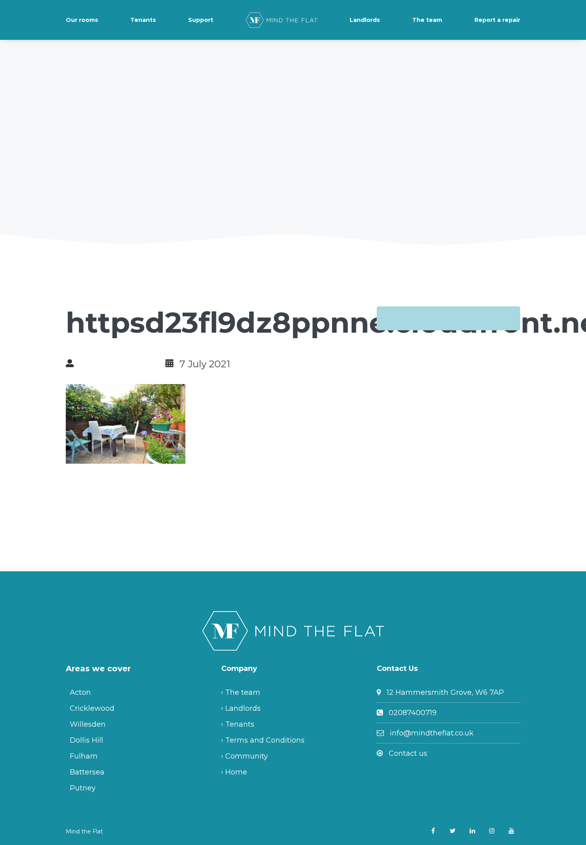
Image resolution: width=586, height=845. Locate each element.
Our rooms (82, 20)
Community (246, 756)
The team (427, 20)
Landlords (365, 20)
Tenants (143, 20)
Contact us (408, 753)
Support (200, 20)
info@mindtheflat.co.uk (432, 733)
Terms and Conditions (265, 740)
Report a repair (497, 20)
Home (236, 772)
